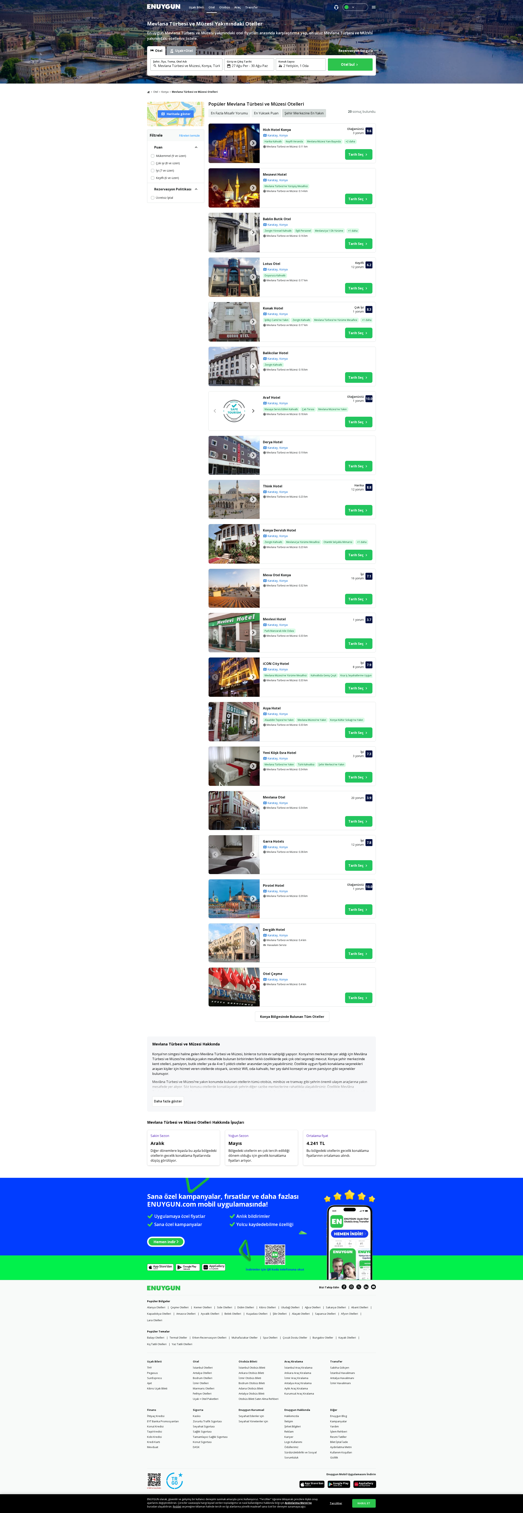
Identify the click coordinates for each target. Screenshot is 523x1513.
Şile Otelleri (280, 1313)
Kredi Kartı (153, 1442)
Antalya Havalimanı (342, 1378)
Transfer (336, 1361)
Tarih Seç (355, 154)
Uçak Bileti (154, 1361)
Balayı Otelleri (155, 1337)
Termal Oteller (178, 1337)
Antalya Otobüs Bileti (251, 1393)
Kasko (197, 1416)
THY (149, 1367)
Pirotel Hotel (273, 885)
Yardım (334, 1426)
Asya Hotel (272, 708)
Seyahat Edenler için (251, 1416)
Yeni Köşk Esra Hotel (279, 752)
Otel (155, 91)
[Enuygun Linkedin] (366, 1287)
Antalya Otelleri (202, 1373)
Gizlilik (334, 1457)
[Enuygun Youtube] (373, 1287)
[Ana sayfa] (148, 91)
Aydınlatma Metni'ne (298, 1503)
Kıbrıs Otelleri (267, 1307)
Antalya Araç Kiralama (298, 1383)
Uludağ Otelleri (290, 1307)
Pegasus (152, 1373)
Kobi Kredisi (154, 1437)
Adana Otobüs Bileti (251, 1388)
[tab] (156, 50)
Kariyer (288, 1437)
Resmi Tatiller (338, 1437)
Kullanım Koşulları (341, 1452)
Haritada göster (178, 114)
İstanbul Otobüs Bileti (252, 1367)
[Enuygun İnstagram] (351, 1287)
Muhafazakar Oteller (245, 1337)
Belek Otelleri (233, 1313)
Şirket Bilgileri (292, 1426)
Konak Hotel (273, 308)
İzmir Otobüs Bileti (250, 1378)
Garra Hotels (273, 841)
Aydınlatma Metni (341, 1447)
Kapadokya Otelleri (159, 1313)
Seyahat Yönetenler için (253, 1421)
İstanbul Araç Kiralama (298, 1367)
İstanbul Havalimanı (342, 1373)
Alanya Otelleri (156, 1307)
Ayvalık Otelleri (210, 1313)
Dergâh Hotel (274, 929)
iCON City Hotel (276, 663)
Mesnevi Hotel (275, 174)
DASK (196, 1447)
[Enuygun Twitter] (358, 1287)
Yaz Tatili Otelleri (182, 1344)
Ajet (149, 1383)
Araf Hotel (271, 397)
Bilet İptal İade (339, 1442)
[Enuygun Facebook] (344, 1287)
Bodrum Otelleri (202, 1378)
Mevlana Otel (274, 797)
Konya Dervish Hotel (279, 530)
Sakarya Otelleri (336, 1307)
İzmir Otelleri (201, 1383)
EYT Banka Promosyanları (163, 1421)
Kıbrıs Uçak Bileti (157, 1388)
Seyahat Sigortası (204, 1426)
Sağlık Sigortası (202, 1431)
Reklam (289, 1431)
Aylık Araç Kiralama (296, 1388)
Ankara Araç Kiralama (297, 1373)
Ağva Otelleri (313, 1307)
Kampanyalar (338, 1421)
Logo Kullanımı (293, 1442)
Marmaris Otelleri (203, 1388)
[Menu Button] (355, 7)
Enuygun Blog (338, 1416)
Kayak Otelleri (347, 1337)
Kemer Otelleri (203, 1307)
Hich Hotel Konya (277, 129)
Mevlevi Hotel (274, 619)
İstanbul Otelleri (203, 1367)
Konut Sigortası (202, 1442)
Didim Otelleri (245, 1307)
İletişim (288, 1421)
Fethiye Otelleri (202, 1393)
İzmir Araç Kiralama (296, 1378)
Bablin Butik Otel (277, 219)
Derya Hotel (273, 442)
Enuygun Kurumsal (251, 1410)
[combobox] (189, 66)
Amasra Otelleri (186, 1313)
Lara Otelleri (154, 1320)
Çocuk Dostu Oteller (295, 1337)
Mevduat (152, 1447)
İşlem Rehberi (338, 1431)
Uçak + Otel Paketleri (205, 1399)
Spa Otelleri (270, 1337)
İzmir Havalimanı (340, 1383)
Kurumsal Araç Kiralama (299, 1393)
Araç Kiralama (293, 1361)
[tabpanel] (261, 65)
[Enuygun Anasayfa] (163, 7)
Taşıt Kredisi (154, 1431)
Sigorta (198, 1410)
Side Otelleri (224, 1307)
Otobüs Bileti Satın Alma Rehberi (258, 1399)
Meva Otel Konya (277, 575)
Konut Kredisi (155, 1426)
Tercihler (336, 1503)
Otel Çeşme (272, 973)
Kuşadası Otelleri (256, 1313)
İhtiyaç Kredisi (155, 1416)
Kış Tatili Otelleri (157, 1344)
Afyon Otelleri (349, 1313)
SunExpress (154, 1378)
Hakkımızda (291, 1416)
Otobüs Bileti (248, 1361)
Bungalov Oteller (323, 1337)
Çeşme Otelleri (180, 1307)
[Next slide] (253, 143)
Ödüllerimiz (291, 1447)
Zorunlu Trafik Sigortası (207, 1421)
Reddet (177, 1506)
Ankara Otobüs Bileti (251, 1373)
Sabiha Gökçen (339, 1367)
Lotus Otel (271, 263)
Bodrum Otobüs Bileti (252, 1383)
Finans (151, 1410)
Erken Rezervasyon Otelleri (209, 1337)
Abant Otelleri (359, 1307)
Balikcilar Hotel (275, 353)
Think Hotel (272, 486)
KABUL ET (364, 1503)
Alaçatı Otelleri (301, 1313)
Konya (165, 91)
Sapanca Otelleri (325, 1313)
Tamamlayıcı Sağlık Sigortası (210, 1437)
